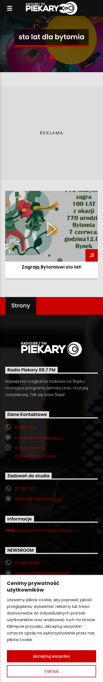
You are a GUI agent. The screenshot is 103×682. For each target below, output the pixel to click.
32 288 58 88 (27, 563)
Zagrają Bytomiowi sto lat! (52, 267)
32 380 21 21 (25, 427)
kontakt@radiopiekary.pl (38, 438)
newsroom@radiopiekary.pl (42, 573)
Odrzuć (51, 671)
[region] (51, 628)
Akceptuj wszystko (51, 656)
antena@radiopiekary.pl (38, 499)
